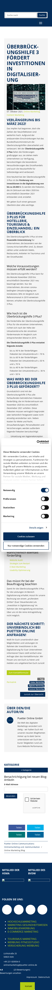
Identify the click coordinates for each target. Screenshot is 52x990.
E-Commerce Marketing (23, 931)
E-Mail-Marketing (18, 566)
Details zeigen (36, 527)
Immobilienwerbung (21, 928)
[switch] (45, 499)
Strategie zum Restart (20, 563)
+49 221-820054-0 (12, 961)
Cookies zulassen (26, 536)
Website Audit (16, 560)
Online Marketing (32, 111)
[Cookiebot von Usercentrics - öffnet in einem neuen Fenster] (37, 442)
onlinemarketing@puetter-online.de (20, 965)
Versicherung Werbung (23, 945)
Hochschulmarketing (22, 921)
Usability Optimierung (20, 570)
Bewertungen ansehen (10, 973)
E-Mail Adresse (11, 784)
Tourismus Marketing (22, 939)
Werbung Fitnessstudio (23, 942)
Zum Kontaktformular (19, 672)
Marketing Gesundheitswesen (28, 925)
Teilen (19, 827)
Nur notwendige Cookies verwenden (26, 545)
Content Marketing (15, 115)
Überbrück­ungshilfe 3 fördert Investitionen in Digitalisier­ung (26, 63)
